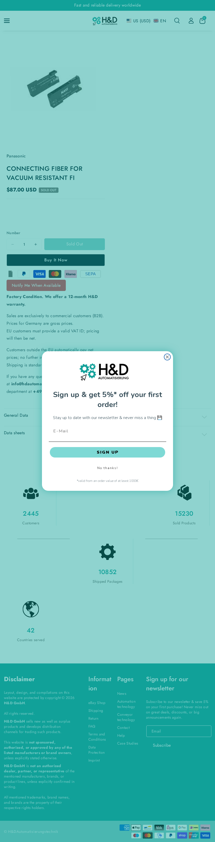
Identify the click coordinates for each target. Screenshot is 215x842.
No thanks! (107, 468)
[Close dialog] (167, 357)
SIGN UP (108, 452)
